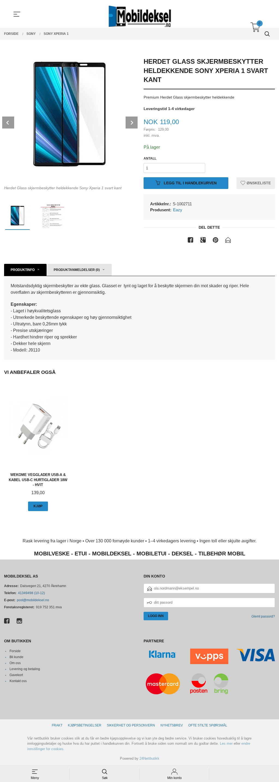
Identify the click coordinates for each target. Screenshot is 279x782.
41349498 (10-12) (31, 593)
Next (132, 123)
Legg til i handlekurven (190, 183)
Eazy (177, 209)
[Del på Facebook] (190, 241)
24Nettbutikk (149, 758)
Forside (15, 651)
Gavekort (16, 675)
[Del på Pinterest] (215, 241)
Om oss (15, 663)
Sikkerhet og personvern (131, 725)
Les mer (226, 743)
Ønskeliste (258, 183)
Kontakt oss (18, 681)
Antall (150, 158)
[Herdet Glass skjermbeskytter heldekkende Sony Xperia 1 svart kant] (69, 117)
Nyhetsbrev (171, 725)
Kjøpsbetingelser (84, 725)
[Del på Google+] (203, 241)
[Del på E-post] (228, 241)
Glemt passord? (263, 616)
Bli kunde (16, 657)
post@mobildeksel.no (33, 600)
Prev (8, 123)
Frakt (57, 725)
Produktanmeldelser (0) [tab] (77, 270)
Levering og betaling (25, 669)
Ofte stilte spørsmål (207, 725)
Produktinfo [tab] (23, 270)
